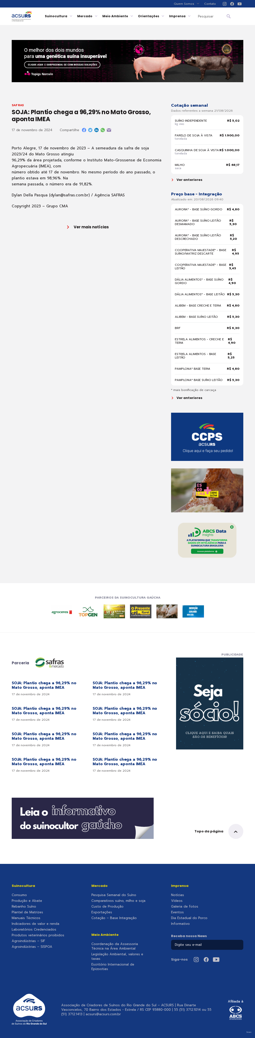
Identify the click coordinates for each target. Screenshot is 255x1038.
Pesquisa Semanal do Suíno (113, 895)
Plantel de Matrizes (27, 912)
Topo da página (208, 831)
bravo (249, 1032)
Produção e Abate (27, 901)
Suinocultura (56, 16)
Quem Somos (184, 3)
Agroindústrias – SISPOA (32, 947)
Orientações (148, 16)
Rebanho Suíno (24, 906)
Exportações (101, 912)
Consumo (19, 895)
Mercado (84, 16)
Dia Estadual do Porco (189, 918)
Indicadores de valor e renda (35, 924)
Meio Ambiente (115, 16)
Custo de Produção (107, 906)
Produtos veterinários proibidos (38, 935)
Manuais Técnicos (26, 918)
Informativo (180, 924)
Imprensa (177, 16)
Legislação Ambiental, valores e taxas (117, 956)
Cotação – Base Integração (114, 918)
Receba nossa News (189, 936)
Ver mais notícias (91, 227)
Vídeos (177, 901)
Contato (210, 3)
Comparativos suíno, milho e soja (118, 901)
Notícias (177, 895)
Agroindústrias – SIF (28, 941)
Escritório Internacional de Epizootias (112, 966)
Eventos (177, 912)
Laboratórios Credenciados (34, 929)
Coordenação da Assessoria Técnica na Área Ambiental (114, 946)
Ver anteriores (189, 180)
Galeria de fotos (184, 906)
